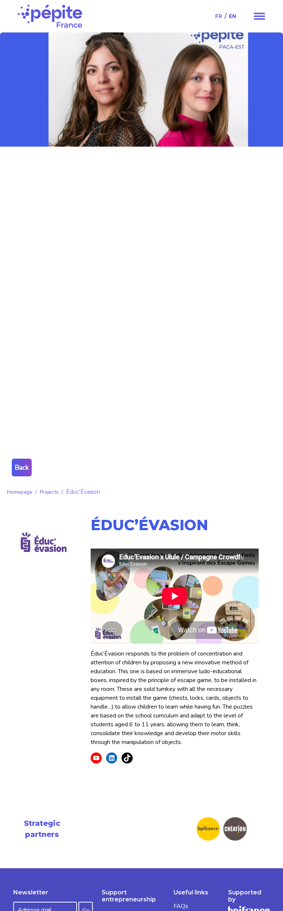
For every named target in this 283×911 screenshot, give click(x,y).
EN (232, 16)
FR (218, 16)
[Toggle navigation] (259, 16)
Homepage (19, 492)
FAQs (181, 906)
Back (22, 467)
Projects (49, 492)
